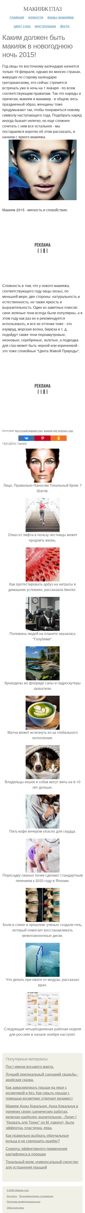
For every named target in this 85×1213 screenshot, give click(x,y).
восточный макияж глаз (28, 430)
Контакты (12, 1196)
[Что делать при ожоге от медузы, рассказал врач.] (43, 974)
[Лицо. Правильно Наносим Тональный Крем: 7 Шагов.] (43, 479)
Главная (17, 17)
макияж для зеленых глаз (58, 430)
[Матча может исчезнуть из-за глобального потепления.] (43, 726)
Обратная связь (15, 1207)
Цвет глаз (22, 26)
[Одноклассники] (59, 438)
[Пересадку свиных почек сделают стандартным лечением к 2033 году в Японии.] (43, 869)
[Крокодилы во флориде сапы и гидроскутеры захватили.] (43, 677)
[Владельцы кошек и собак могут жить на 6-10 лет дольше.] (43, 776)
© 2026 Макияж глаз (18, 1190)
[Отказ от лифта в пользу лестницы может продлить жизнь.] (43, 529)
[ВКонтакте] (26, 438)
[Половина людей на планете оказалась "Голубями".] (43, 628)
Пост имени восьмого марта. (30, 1067)
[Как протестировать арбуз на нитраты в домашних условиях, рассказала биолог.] (43, 578)
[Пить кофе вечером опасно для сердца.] (43, 825)
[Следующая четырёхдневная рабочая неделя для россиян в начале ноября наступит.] (43, 1023)
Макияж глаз (42, 8)
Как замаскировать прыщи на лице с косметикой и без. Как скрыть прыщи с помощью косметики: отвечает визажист (39, 1093)
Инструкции (45, 26)
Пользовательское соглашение (36, 1196)
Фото (65, 26)
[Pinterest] (42, 438)
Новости (35, 17)
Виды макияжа (60, 17)
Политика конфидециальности (23, 1201)
